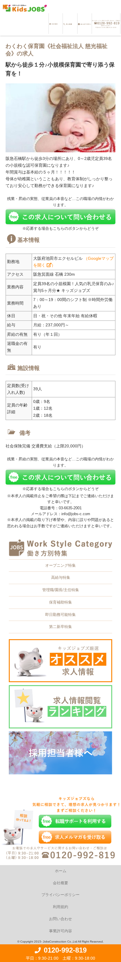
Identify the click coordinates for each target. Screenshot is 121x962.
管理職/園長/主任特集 (60, 590)
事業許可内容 (60, 931)
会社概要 (60, 883)
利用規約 (60, 907)
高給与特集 (60, 577)
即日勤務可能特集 (60, 614)
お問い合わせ (60, 919)
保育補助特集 (60, 602)
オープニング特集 (60, 565)
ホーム (60, 871)
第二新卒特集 (60, 626)
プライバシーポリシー (60, 894)
